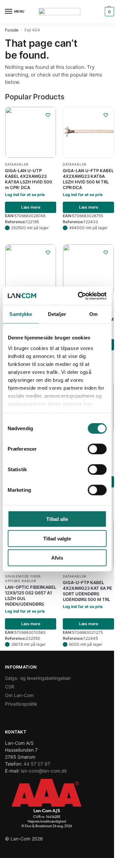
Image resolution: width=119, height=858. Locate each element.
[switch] (97, 449)
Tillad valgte (57, 538)
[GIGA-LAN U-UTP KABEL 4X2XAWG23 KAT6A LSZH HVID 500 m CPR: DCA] (30, 132)
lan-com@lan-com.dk (44, 771)
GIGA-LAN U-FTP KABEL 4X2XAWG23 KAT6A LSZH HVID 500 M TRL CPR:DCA (88, 179)
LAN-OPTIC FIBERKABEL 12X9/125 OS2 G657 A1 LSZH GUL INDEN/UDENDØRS (30, 595)
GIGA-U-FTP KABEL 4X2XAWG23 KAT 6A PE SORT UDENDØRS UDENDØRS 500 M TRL (87, 591)
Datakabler (16, 164)
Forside (12, 29)
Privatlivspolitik (21, 704)
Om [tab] (93, 314)
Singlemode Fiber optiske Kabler (23, 578)
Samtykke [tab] (20, 314)
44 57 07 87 (36, 764)
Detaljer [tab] (57, 314)
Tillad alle (57, 519)
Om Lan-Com (19, 695)
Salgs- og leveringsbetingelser (38, 678)
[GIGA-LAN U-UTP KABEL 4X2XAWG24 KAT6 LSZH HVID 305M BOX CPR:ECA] (30, 269)
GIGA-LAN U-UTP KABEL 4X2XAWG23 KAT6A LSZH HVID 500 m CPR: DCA (28, 179)
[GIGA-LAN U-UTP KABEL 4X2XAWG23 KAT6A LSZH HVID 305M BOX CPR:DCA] (88, 269)
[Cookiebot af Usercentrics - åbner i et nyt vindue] (79, 295)
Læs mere (30, 207)
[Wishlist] (48, 115)
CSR (9, 686)
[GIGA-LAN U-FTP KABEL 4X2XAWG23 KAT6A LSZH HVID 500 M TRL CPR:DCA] (88, 132)
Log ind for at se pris (25, 194)
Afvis (57, 558)
